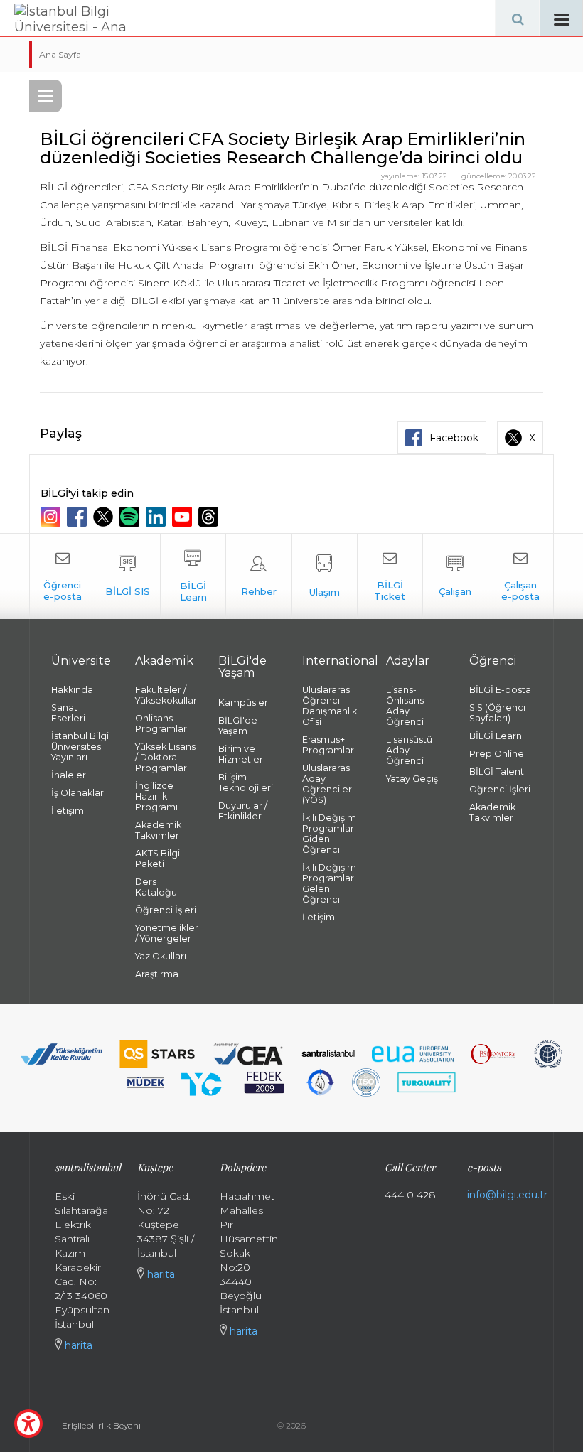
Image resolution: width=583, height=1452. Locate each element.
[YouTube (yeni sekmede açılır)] (184, 517)
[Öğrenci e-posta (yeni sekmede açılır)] (62, 576)
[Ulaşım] (324, 576)
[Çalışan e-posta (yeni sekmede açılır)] (520, 576)
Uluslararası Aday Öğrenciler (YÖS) (327, 784)
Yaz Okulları (160, 956)
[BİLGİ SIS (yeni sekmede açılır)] (127, 576)
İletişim (67, 810)
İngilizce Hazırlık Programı (156, 796)
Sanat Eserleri (68, 713)
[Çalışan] (455, 576)
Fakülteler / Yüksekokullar (166, 695)
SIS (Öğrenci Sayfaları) (497, 713)
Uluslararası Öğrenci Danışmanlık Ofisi (329, 705)
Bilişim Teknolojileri (245, 782)
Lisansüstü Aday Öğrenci (409, 750)
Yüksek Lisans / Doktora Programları (165, 757)
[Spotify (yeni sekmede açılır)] (131, 517)
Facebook (453, 437)
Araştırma (156, 974)
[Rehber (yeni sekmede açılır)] (258, 576)
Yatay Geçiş (412, 778)
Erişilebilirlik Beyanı (101, 1425)
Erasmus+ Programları (329, 744)
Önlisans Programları (162, 723)
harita (77, 1345)
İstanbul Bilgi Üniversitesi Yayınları (80, 747)
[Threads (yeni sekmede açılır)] (210, 517)
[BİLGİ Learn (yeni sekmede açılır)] (193, 576)
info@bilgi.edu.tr (507, 1194)
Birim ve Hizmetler (240, 754)
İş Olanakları (78, 792)
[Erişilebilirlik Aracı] (28, 1423)
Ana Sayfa (60, 54)
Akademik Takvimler (158, 830)
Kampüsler (243, 702)
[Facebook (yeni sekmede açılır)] (78, 517)
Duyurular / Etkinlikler (242, 811)
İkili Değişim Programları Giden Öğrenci (329, 833)
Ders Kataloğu (156, 887)
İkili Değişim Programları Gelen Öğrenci (329, 883)
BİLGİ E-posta (500, 689)
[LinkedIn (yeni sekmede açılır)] (157, 517)
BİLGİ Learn (495, 736)
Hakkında (72, 689)
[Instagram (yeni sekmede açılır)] (52, 517)
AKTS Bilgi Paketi (157, 858)
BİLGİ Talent (496, 771)
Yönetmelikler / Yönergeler (166, 933)
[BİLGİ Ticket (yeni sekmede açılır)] (390, 576)
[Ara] (517, 18)
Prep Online (496, 753)
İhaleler (68, 775)
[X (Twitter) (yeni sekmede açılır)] (105, 517)
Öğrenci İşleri (165, 910)
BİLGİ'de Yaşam (237, 725)
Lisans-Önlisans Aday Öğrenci (405, 705)
